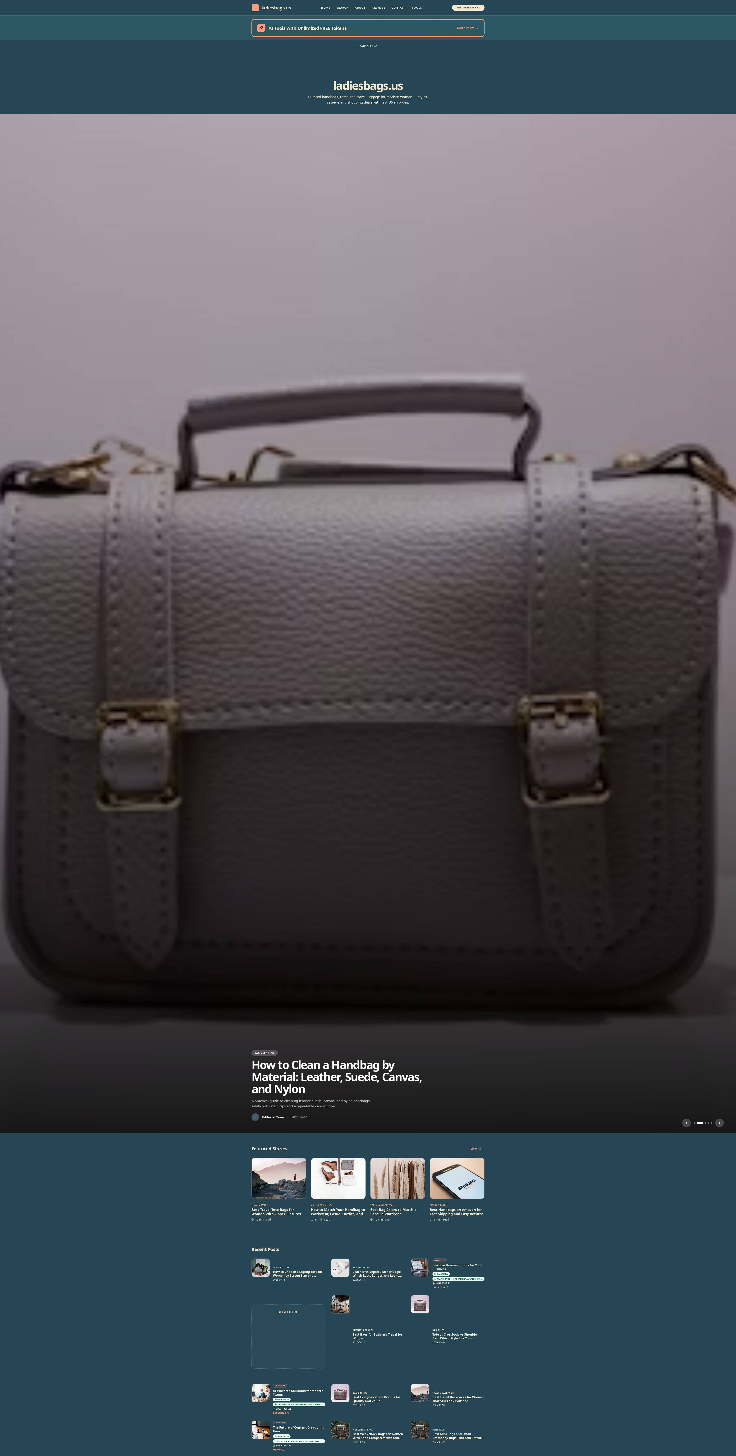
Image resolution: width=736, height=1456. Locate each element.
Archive (378, 7)
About (360, 7)
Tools (417, 7)
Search (343, 7)
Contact (398, 7)
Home (325, 7)
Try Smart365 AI (468, 7)
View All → (478, 1148)
